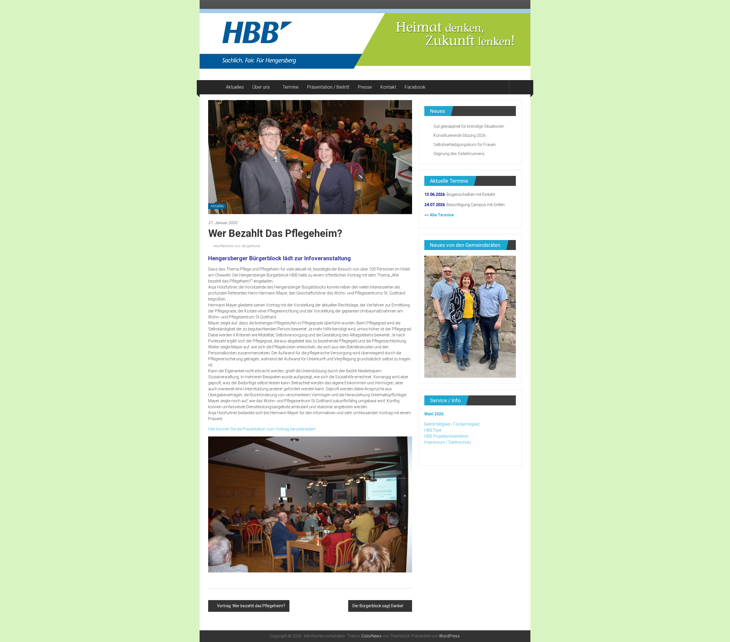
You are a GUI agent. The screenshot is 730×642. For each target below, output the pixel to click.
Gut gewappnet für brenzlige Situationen (468, 126)
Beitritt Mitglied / (438, 424)
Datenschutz (460, 442)
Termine (291, 87)
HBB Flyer (433, 430)
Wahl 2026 (433, 414)
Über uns (261, 87)
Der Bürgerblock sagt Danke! (377, 606)
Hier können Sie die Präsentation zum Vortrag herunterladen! (261, 429)
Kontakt (388, 87)
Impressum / (436, 442)
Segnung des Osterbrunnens (458, 153)
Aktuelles (235, 87)
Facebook (415, 87)
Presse (365, 87)
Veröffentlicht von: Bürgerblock (236, 246)
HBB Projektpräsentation (446, 436)
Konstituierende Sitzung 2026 (459, 135)
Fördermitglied (466, 424)
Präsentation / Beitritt (328, 87)
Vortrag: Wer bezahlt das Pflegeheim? (251, 606)
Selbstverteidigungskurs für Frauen (464, 144)
